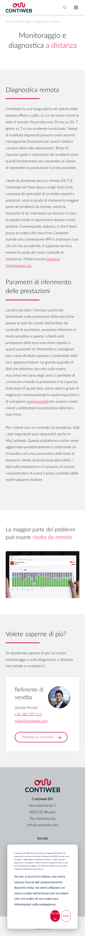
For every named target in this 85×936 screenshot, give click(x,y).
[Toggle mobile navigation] (76, 7)
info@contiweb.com (42, 825)
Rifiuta (66, 916)
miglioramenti (37, 401)
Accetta (55, 916)
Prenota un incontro (37, 737)
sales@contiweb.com (31, 721)
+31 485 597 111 (28, 714)
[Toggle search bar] (64, 7)
